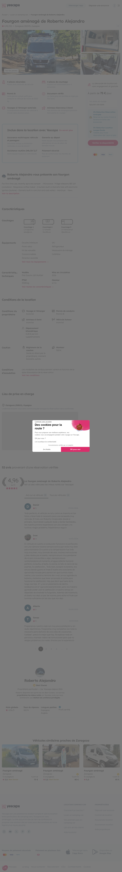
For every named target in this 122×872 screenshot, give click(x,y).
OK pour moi (75, 449)
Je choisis (46, 449)
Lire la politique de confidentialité (45, 442)
